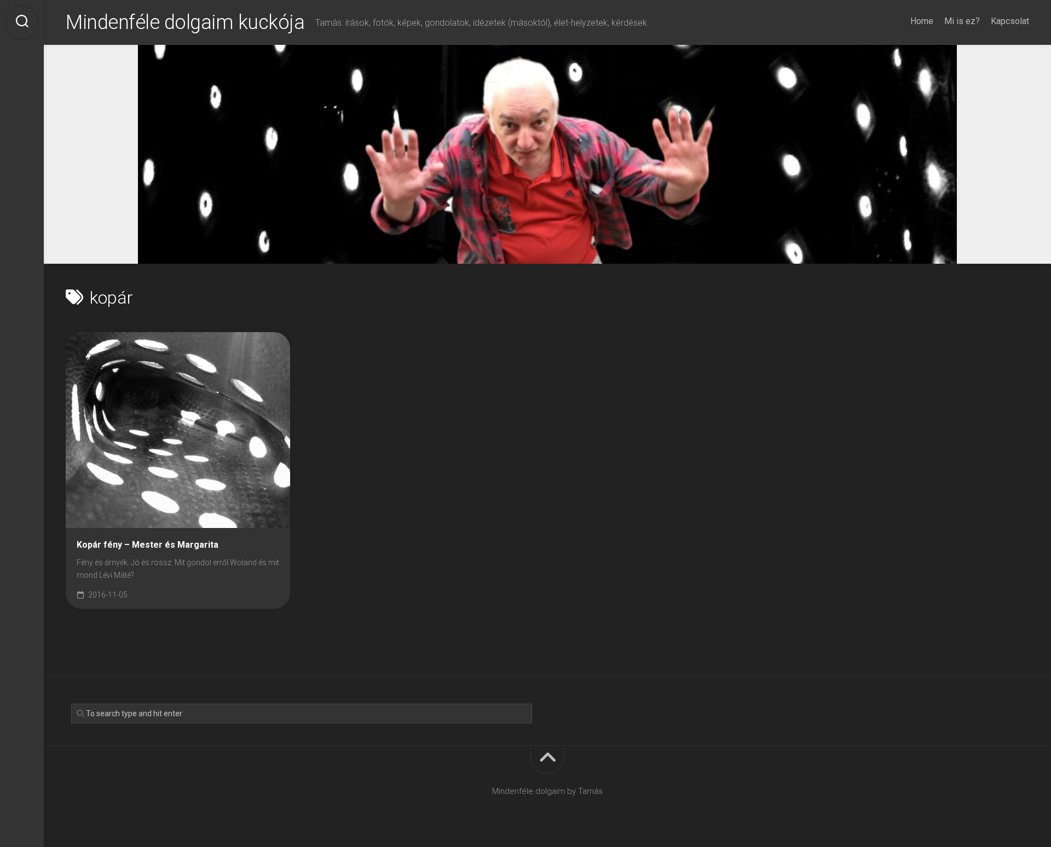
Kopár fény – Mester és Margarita (147, 544)
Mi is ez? (962, 21)
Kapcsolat (1010, 21)
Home (921, 21)
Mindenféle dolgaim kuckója (185, 22)
